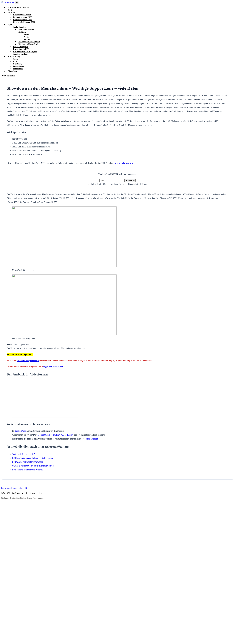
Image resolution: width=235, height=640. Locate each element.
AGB (24, 488)
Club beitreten (8, 76)
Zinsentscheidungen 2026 (24, 22)
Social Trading (91, 439)
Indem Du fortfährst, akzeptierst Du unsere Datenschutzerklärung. (118, 184)
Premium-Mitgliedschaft (28, 360)
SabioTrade (18, 68)
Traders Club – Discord (18, 7)
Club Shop (12, 71)
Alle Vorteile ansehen (123, 163)
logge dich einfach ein (53, 367)
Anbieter (22, 32)
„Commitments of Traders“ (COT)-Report (55, 435)
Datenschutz (16, 488)
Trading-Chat (20, 431)
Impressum (5, 488)
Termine (11, 12)
